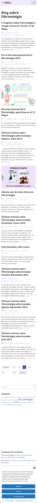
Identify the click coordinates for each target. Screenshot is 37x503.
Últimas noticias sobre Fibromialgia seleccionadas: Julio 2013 (16, 336)
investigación (12, 145)
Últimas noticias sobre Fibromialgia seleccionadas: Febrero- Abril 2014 (16, 135)
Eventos (21, 119)
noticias (22, 35)
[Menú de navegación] (33, 2)
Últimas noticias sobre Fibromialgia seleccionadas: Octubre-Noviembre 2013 (16, 271)
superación (4, 404)
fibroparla (11, 313)
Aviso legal (29, 500)
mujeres (21, 402)
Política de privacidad (20, 500)
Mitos (16, 402)
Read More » (18, 50)
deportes (14, 397)
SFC (23, 145)
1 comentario (23, 251)
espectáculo (4, 400)
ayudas (6, 397)
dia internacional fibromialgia (9, 64)
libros (12, 402)
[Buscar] (35, 387)
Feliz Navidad (15, 400)
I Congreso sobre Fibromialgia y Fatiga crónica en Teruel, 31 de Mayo (18, 25)
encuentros (8, 35)
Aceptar (18, 486)
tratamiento (19, 404)
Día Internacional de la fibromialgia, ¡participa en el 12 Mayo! (18, 112)
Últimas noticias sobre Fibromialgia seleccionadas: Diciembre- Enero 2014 (16, 219)
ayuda (2, 397)
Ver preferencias (18, 496)
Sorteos (11, 201)
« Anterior (6, 367)
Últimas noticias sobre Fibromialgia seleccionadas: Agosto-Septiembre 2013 (16, 304)
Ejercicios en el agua (30, 397)
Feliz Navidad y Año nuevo (15, 246)
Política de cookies (9, 500)
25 (14, 372)
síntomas (9, 404)
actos (2, 35)
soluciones (32, 402)
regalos (28, 402)
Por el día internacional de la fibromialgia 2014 (16, 56)
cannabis (10, 397)
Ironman (9, 402)
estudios (3, 281)
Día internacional (21, 397)
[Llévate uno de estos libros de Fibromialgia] (18, 177)
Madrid (16, 281)
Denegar (18, 491)
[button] (34, 468)
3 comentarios (23, 199)
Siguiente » (23, 372)
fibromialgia (15, 35)
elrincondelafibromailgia (11, 32)
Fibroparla (3, 402)
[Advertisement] (18, 428)
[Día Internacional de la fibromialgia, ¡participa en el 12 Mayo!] (18, 94)
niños (24, 402)
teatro (14, 404)
